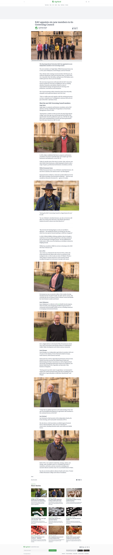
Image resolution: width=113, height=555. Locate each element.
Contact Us (63, 553)
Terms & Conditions (69, 553)
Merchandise (87, 553)
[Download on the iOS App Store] (80, 550)
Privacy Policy (75, 553)
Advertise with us (81, 553)
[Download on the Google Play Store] (87, 550)
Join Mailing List (52, 550)
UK (59, 304)
